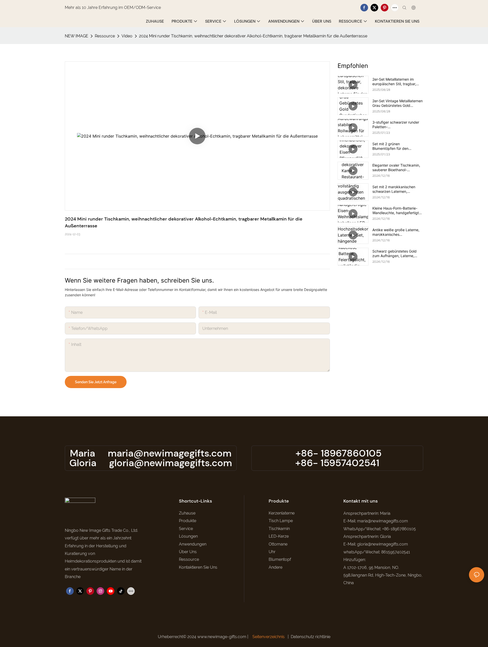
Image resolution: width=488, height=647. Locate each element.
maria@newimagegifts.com (170, 453)
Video (126, 36)
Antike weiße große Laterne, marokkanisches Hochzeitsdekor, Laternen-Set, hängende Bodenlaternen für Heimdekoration (397, 232)
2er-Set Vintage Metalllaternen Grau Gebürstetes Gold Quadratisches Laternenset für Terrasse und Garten (397, 103)
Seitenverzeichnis (268, 636)
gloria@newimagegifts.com (170, 463)
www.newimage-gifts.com (222, 636)
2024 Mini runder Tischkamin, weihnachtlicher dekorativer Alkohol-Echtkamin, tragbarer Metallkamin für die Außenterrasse (253, 36)
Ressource (105, 36)
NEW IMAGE (76, 36)
